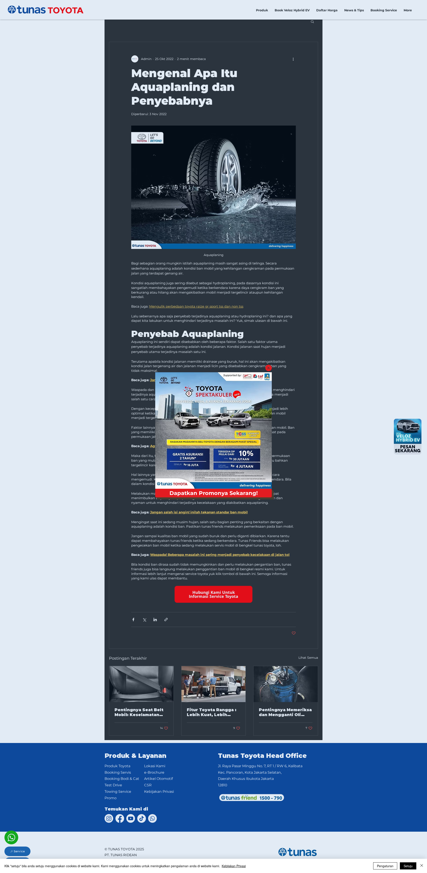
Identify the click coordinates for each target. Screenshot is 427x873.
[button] (268, 368)
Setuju (408, 866)
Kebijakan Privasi (234, 866)
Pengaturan (385, 866)
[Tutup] (421, 865)
